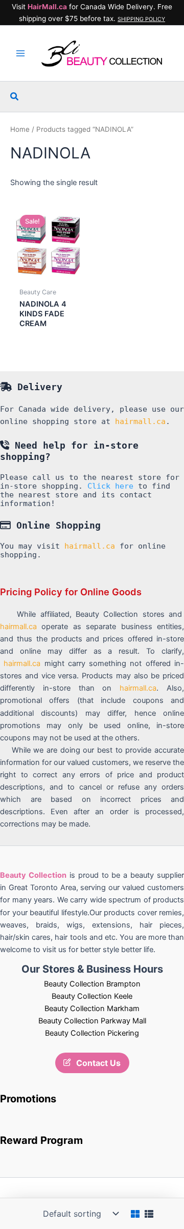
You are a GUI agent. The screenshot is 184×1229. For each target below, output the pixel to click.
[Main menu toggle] (20, 53)
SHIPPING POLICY (141, 19)
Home (20, 129)
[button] (14, 96)
